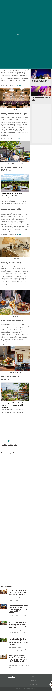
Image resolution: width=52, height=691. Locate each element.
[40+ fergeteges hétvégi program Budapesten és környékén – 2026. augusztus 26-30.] (41, 75)
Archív (33, 682)
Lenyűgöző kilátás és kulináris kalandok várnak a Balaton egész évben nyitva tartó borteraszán (13, 196)
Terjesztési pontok (34, 684)
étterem (10, 444)
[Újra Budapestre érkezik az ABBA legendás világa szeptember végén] (41, 92)
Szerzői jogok (34, 680)
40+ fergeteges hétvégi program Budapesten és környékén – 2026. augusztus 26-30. (41, 81)
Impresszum (33, 678)
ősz (16, 444)
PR (29, 689)
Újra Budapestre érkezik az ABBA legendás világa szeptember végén (41, 99)
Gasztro (11, 440)
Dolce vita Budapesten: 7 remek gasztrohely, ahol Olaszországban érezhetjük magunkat (18, 625)
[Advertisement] (14, 519)
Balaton (4, 440)
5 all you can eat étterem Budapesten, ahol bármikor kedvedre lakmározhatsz (18, 592)
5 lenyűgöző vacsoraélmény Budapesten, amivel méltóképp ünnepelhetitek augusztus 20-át (18, 608)
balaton (4, 444)
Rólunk (33, 676)
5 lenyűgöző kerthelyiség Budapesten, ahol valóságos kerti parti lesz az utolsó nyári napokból (19, 642)
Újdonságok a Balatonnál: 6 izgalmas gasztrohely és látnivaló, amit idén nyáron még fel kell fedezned (18, 658)
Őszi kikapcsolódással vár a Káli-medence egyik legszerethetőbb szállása (13, 405)
